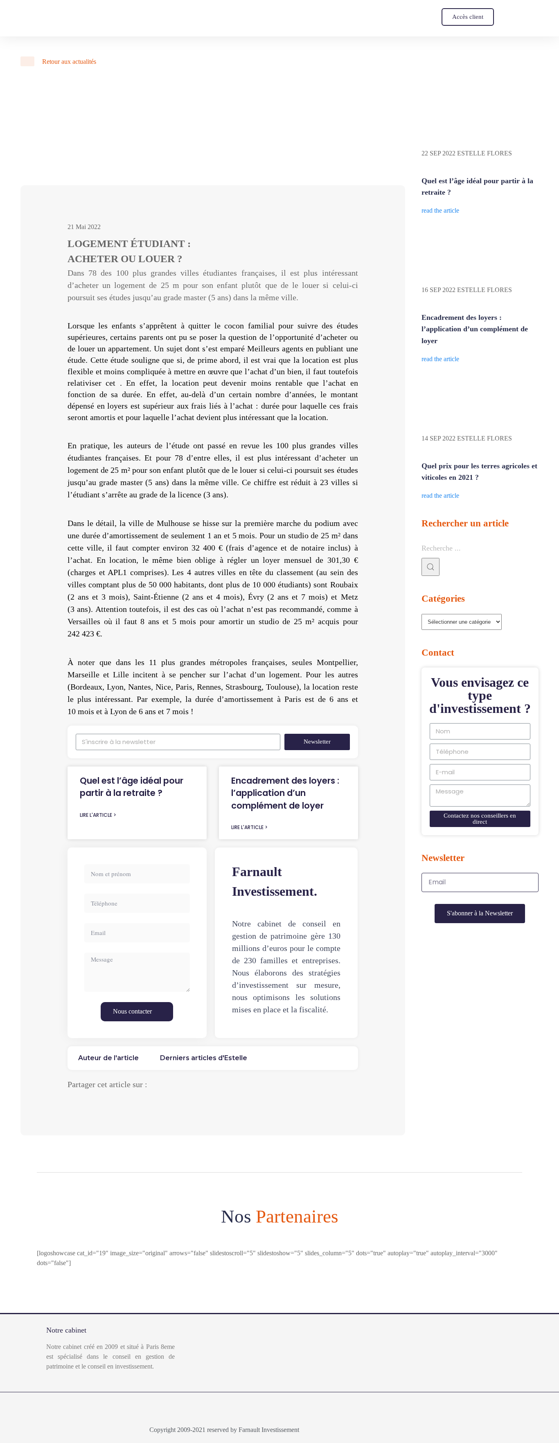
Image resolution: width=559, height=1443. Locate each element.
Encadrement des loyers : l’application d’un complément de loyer (285, 793)
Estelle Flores (484, 153)
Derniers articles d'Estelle (203, 1058)
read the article (440, 210)
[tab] (108, 1058)
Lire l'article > (98, 814)
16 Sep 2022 (438, 289)
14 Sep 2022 (438, 438)
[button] (468, 17)
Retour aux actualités (68, 61)
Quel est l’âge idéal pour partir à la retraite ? (131, 787)
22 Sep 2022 (438, 153)
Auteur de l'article (108, 1058)
